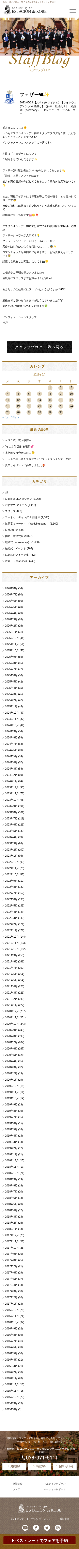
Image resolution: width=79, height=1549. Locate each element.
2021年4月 (11, 986)
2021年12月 (12, 936)
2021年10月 (12, 949)
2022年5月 (11, 905)
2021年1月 (11, 1005)
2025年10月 (12, 650)
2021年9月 (11, 955)
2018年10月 (12, 1173)
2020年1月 (11, 1079)
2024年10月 (12, 725)
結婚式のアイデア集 (17, 554)
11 (7, 400)
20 (29, 406)
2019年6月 (11, 1123)
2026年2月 (11, 625)
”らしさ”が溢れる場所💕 (19, 446)
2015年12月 (12, 1384)
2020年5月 (11, 1054)
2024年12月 (12, 712)
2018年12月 (12, 1160)
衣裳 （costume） (16, 561)
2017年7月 (11, 1266)
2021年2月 (11, 998)
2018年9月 (11, 1179)
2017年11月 (12, 1241)
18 (7, 406)
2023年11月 (12, 793)
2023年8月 (11, 812)
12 (18, 400)
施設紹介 (17, 1483)
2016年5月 (11, 1353)
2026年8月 (11, 588)
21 (39, 406)
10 (71, 393)
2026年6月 (11, 600)
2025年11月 (12, 644)
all (6, 492)
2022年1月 (11, 930)
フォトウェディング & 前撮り (22, 517)
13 (29, 400)
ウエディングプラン (55, 1483)
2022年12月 (12, 861)
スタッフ (10, 511)
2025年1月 (11, 706)
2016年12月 (12, 1309)
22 (50, 406)
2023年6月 (11, 824)
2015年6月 (11, 1409)
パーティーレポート (55, 1489)
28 (39, 412)
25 (7, 412)
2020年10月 (12, 1023)
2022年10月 (12, 874)
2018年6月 (11, 1197)
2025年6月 (11, 675)
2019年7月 (11, 1117)
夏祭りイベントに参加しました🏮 (25, 465)
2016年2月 (11, 1372)
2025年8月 (11, 663)
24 (71, 406)
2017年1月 (11, 1303)
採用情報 (64, 1519)
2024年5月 (11, 756)
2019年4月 (11, 1135)
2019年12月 (12, 1085)
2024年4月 (11, 762)
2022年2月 (11, 924)
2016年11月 (12, 1316)
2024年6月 (11, 750)
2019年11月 (12, 1092)
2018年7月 (11, 1191)
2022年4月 (11, 911)
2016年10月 (12, 1322)
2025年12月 (12, 637)
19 (18, 406)
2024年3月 (11, 768)
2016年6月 (11, 1347)
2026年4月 (11, 613)
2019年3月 (11, 1141)
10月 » (15, 417)
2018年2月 (11, 1222)
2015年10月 (12, 1397)
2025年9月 (11, 656)
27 (29, 412)
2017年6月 (11, 1272)
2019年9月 (11, 1104)
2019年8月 (11, 1110)
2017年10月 (12, 1247)
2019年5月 (11, 1129)
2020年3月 (11, 1067)
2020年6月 (11, 1048)
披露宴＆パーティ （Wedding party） (27, 523)
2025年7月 (11, 669)
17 (71, 400)
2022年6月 (11, 899)
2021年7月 (11, 967)
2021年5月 (11, 980)
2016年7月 (11, 1341)
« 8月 (5, 417)
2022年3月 (11, 917)
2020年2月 (11, 1073)
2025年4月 (11, 687)
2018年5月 (11, 1204)
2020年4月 (11, 1061)
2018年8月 (11, 1185)
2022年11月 (12, 868)
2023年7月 (11, 818)
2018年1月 (11, 1228)
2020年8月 (11, 1036)
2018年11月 (12, 1166)
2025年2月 (11, 700)
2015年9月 (11, 1403)
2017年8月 (11, 1260)
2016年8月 (11, 1334)
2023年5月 (11, 830)
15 (50, 400)
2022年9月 (11, 880)
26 (18, 412)
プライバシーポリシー (42, 1519)
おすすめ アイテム (47, 102)
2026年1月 (11, 631)
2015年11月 (12, 1390)
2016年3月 (11, 1365)
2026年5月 (11, 607)
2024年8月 (11, 737)
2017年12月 (12, 1235)
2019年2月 (11, 1148)
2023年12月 (12, 787)
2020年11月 (12, 1017)
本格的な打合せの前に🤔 (20, 452)
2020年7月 (11, 1042)
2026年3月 (11, 619)
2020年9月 (11, 1030)
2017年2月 (11, 1297)
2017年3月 (11, 1291)
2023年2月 (11, 849)
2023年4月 (11, 837)
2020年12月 (12, 1011)
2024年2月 (11, 774)
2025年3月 (11, 694)
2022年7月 (11, 893)
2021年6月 (11, 974)
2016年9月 (11, 1328)
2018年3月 (11, 1216)
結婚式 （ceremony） (18, 542)
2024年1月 (11, 781)
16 (60, 400)
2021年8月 (11, 961)
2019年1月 (11, 1154)
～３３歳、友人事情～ (18, 440)
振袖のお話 (11, 529)
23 (60, 406)
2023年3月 (11, 843)
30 (60, 412)
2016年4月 (11, 1359)
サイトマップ (16, 1519)
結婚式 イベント (15, 548)
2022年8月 (11, 886)
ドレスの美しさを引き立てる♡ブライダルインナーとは (38, 459)
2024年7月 (11, 743)
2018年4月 (11, 1210)
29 (50, 412)
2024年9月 (11, 731)
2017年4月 (11, 1284)
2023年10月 (12, 799)
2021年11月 (12, 942)
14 (39, 400)
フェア (16, 1489)
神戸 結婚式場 (56, 106)
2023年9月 (11, 806)
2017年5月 (11, 1278)
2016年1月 (11, 1378)
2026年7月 (11, 594)
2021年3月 (11, 992)
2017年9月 (11, 1253)
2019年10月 (12, 1098)
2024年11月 (12, 718)
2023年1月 (11, 855)
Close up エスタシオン (18, 498)
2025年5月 (11, 681)
